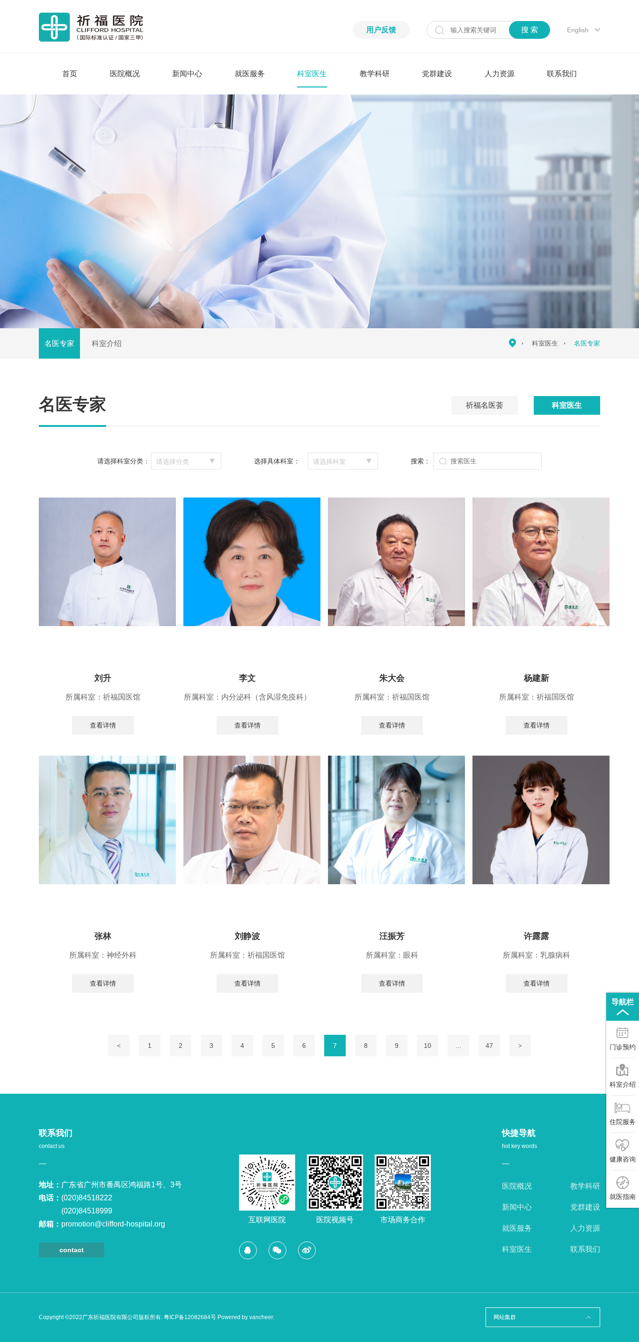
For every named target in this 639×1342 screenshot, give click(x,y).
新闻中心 (187, 74)
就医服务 (250, 74)
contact (71, 1250)
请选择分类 (172, 461)
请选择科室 (329, 461)
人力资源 (500, 74)
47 (489, 1045)
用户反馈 (381, 30)
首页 (69, 74)
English (577, 30)
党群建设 (437, 74)
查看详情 (103, 725)
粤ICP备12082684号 (190, 1317)
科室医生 (312, 74)
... (458, 1045)
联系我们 (562, 74)
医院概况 (125, 74)
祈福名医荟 (484, 405)
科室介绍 (107, 343)
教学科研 (375, 74)
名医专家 (59, 343)
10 (427, 1045)
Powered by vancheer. (246, 1317)
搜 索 (529, 30)
